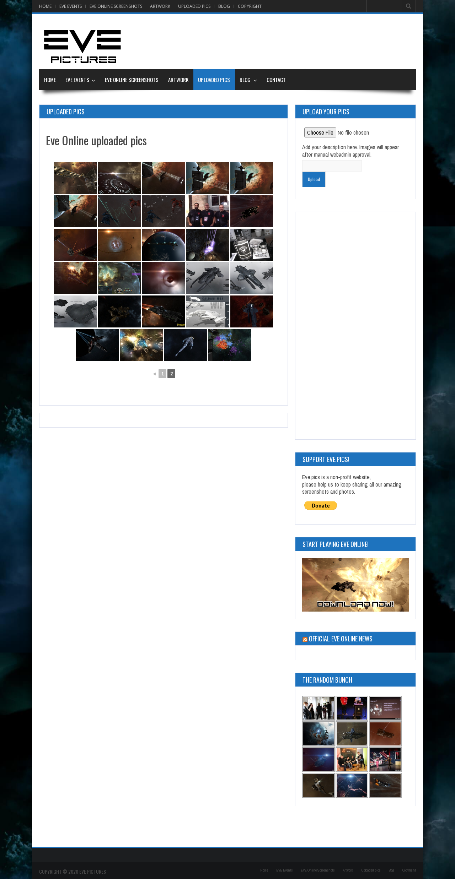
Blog (224, 6)
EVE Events (70, 6)
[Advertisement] (286, 41)
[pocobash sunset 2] (251, 178)
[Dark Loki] (251, 211)
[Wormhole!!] (163, 278)
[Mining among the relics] (75, 178)
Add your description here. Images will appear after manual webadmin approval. (350, 150)
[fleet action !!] (119, 278)
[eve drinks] (251, 245)
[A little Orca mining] (75, 245)
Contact (276, 79)
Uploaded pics (194, 6)
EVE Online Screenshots (116, 6)
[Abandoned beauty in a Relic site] (119, 245)
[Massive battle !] (229, 345)
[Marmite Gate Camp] (207, 211)
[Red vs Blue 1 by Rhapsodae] (163, 211)
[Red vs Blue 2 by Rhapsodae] (119, 211)
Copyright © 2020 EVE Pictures (72, 871)
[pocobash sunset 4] (163, 178)
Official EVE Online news (341, 638)
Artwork (160, 6)
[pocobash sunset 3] (207, 178)
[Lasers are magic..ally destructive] (207, 245)
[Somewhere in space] (119, 178)
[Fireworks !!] (141, 345)
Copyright (250, 6)
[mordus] (75, 311)
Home (45, 6)
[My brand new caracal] (185, 345)
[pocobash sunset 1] (75, 211)
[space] (75, 278)
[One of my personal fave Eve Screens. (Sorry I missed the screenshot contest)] (163, 245)
